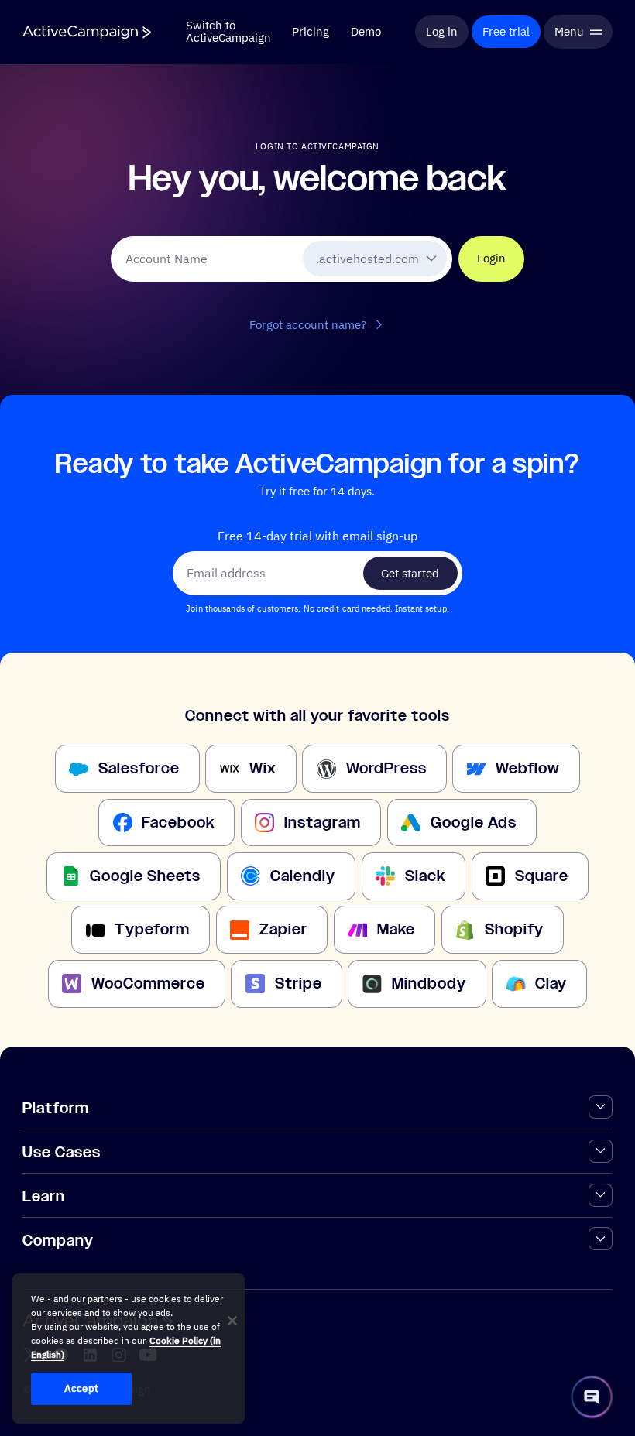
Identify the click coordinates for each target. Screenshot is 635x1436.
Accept (81, 1388)
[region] (128, 1348)
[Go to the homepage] (86, 32)
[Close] (232, 1321)
